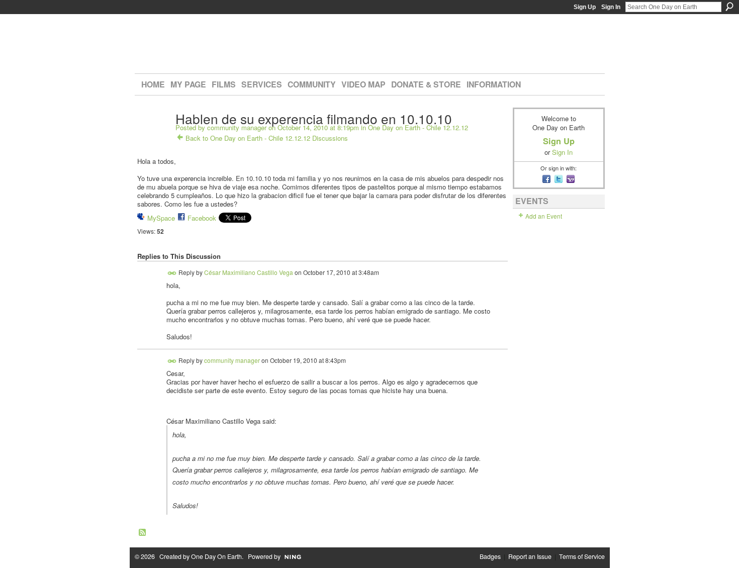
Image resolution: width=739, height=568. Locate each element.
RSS (142, 532)
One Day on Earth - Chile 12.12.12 (418, 127)
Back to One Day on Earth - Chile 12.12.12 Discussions (267, 138)
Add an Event (543, 216)
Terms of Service (582, 556)
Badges (490, 556)
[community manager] (153, 139)
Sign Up (585, 7)
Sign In (610, 7)
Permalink (172, 273)
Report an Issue (529, 556)
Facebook (202, 218)
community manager (236, 127)
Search (729, 6)
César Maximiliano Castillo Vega (248, 272)
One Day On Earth (216, 556)
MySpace (161, 218)
